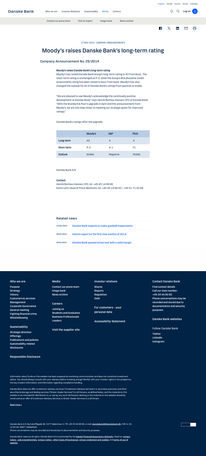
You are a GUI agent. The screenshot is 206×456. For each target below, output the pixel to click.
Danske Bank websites (167, 319)
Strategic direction (20, 332)
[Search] (178, 11)
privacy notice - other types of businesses (58, 440)
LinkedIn (157, 337)
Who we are (17, 281)
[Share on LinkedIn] (177, 28)
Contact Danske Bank (166, 281)
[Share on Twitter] (169, 28)
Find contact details (163, 286)
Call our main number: (165, 290)
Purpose (15, 286)
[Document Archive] (171, 11)
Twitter (156, 333)
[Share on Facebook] (160, 28)
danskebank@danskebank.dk (106, 424)
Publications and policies (24, 339)
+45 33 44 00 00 (162, 294)
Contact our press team (65, 286)
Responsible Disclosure (25, 356)
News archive (60, 294)
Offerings (15, 336)
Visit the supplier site (66, 329)
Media (56, 281)
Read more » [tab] (16, 405)
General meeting (19, 310)
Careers (57, 303)
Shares (98, 286)
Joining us (58, 309)
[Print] (194, 28)
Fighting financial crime (23, 313)
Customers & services (22, 298)
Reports (98, 290)
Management (18, 302)
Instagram (158, 341)
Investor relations (105, 281)
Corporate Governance (23, 306)
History (14, 294)
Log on (187, 11)
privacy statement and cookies (94, 440)
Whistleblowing (19, 317)
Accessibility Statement (109, 321)
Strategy (15, 290)
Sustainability (19, 327)
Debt (97, 298)
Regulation (100, 294)
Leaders (56, 320)
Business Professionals (65, 316)
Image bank (59, 290)
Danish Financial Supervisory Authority (94, 436)
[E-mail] (186, 28)
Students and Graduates (66, 312)
